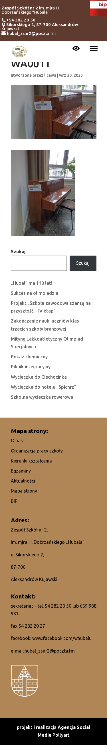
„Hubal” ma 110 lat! (31, 283)
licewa (50, 75)
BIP (14, 501)
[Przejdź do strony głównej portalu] (19, 51)
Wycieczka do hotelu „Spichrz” (43, 387)
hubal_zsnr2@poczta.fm (50, 650)
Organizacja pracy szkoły (37, 450)
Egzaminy (21, 470)
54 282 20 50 (58, 605)
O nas (17, 440)
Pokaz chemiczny (29, 356)
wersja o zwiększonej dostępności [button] (76, 49)
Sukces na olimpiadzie (34, 293)
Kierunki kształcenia (31, 460)
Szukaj (18, 251)
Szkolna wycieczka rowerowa (42, 397)
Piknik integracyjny (31, 366)
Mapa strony (24, 490)
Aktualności (23, 480)
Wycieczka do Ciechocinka (39, 377)
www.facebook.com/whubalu (62, 638)
